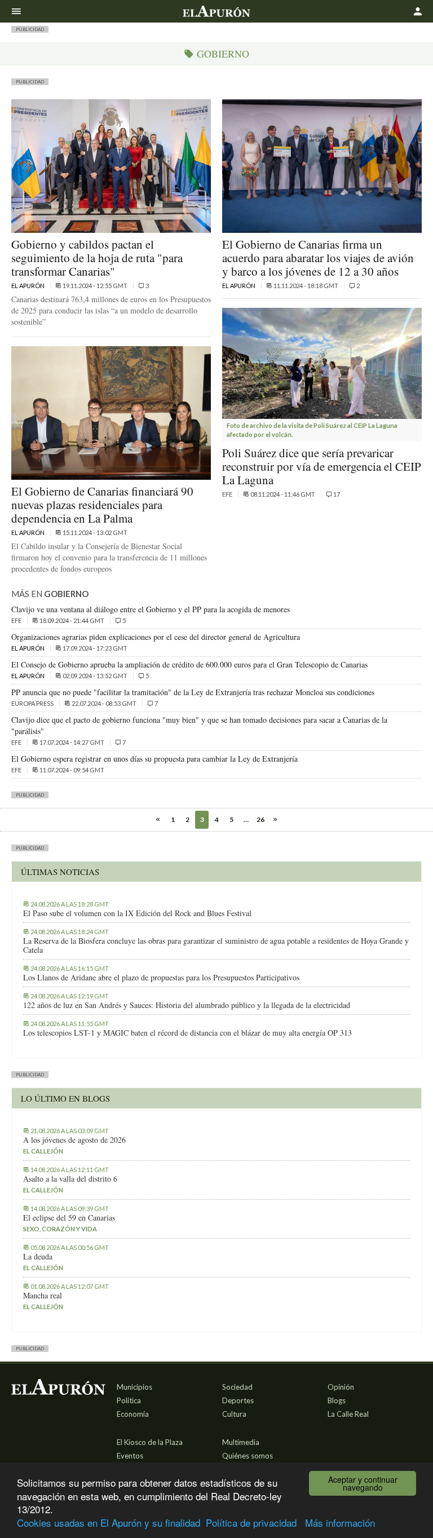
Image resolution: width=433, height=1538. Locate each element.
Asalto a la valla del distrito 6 (70, 1178)
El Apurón (28, 285)
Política (129, 1400)
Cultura (234, 1413)
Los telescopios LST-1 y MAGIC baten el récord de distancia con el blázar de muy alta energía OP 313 (187, 1032)
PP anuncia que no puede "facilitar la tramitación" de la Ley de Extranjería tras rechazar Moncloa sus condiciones (192, 692)
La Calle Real (348, 1413)
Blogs (337, 1400)
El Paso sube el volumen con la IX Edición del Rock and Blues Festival (137, 913)
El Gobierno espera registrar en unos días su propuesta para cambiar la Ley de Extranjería (154, 758)
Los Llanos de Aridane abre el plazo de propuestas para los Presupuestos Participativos (161, 977)
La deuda (37, 1256)
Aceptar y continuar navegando (362, 1483)
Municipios (134, 1386)
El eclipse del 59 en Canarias (69, 1217)
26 (260, 819)
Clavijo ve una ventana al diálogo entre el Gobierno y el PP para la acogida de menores (150, 609)
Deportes (238, 1400)
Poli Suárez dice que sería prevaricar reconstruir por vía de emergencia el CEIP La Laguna (321, 466)
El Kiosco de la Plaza (150, 1442)
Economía (133, 1413)
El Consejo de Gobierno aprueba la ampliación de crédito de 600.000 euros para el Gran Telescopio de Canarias (189, 664)
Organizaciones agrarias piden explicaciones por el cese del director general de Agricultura (155, 636)
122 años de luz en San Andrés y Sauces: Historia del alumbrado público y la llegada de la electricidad (186, 1005)
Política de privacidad (251, 1522)
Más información (340, 1522)
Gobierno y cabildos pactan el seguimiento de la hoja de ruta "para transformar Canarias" (97, 257)
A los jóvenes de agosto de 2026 (74, 1139)
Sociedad (237, 1386)
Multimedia (240, 1442)
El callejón (43, 1151)
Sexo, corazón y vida (60, 1228)
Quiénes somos (247, 1455)
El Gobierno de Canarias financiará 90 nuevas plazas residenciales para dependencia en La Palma (102, 504)
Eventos (130, 1455)
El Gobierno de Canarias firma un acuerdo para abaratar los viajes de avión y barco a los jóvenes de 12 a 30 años (318, 257)
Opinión (341, 1386)
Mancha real (42, 1295)
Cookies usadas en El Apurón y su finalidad (108, 1522)
